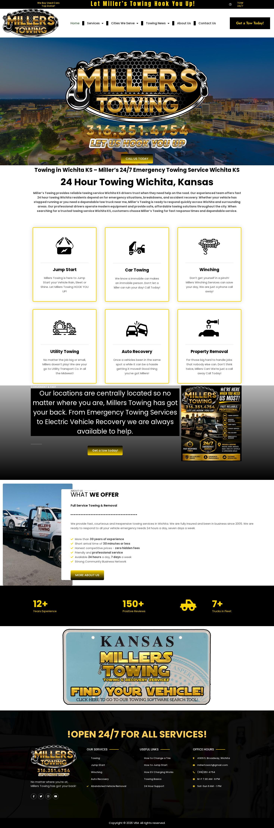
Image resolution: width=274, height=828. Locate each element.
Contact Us (207, 23)
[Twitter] (41, 796)
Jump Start (65, 270)
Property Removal (209, 351)
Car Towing (137, 270)
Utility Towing (64, 351)
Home (74, 23)
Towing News (156, 23)
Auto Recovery (137, 351)
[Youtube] (56, 796)
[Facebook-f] (34, 796)
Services (93, 23)
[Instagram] (48, 796)
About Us (184, 23)
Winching (209, 270)
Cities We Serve (123, 23)
